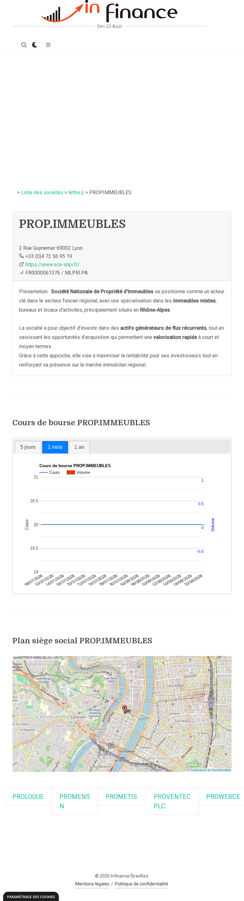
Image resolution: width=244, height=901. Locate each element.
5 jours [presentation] (28, 447)
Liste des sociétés (42, 192)
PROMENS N (74, 801)
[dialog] (31, 896)
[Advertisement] (122, 100)
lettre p (76, 192)
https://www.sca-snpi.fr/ (52, 265)
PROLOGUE (28, 796)
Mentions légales (92, 883)
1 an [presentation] (79, 447)
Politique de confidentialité (141, 883)
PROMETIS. (121, 796)
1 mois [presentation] (55, 447)
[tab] (28, 447)
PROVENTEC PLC (172, 801)
